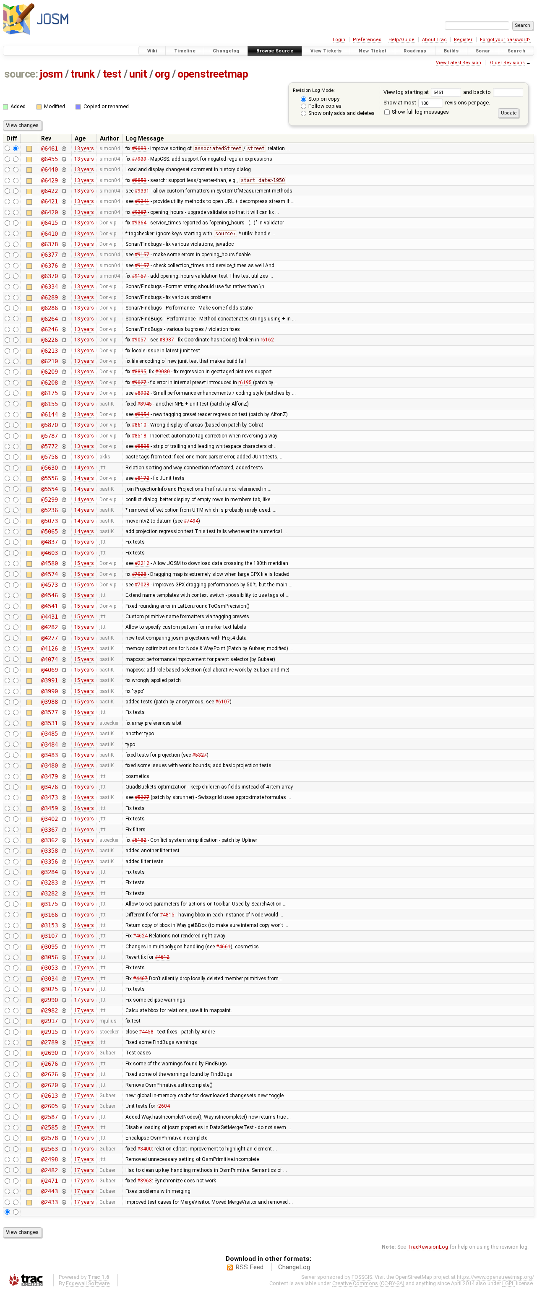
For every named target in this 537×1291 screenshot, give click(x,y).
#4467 (140, 978)
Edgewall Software (87, 1283)
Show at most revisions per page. (436, 102)
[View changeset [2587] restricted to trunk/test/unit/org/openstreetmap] (63, 1117)
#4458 (146, 1032)
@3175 (49, 904)
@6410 (49, 233)
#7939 (139, 159)
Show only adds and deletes (341, 113)
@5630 (49, 467)
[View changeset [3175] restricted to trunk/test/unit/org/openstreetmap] (63, 904)
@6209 (49, 371)
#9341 (142, 201)
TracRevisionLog (427, 1247)
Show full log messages (420, 112)
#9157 (142, 255)
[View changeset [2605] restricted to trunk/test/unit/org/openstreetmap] (63, 1106)
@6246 (49, 329)
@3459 (49, 808)
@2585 (49, 1127)
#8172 (142, 478)
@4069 (49, 669)
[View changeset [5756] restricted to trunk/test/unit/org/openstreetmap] (63, 456)
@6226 (49, 339)
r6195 (245, 382)
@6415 (49, 222)
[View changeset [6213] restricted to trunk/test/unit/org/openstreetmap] (63, 350)
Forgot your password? (505, 39)
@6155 (49, 404)
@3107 (49, 935)
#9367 (139, 212)
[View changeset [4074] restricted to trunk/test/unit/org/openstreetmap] (63, 659)
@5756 (49, 456)
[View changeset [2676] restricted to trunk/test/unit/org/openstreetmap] (63, 1063)
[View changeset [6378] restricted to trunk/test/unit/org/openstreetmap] (63, 244)
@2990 (49, 1000)
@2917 (49, 1021)
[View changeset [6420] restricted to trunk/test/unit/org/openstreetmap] (63, 212)
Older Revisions (507, 62)
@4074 (49, 659)
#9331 (142, 191)
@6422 (49, 190)
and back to (477, 92)
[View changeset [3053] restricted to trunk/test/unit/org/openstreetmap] (63, 967)
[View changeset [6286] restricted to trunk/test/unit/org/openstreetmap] (63, 308)
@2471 (49, 1180)
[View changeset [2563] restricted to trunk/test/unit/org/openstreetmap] (63, 1148)
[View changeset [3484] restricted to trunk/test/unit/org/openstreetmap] (63, 744)
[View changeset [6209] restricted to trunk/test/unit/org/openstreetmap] (63, 371)
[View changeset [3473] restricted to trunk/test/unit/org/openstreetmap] (63, 797)
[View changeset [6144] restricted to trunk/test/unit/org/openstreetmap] (63, 414)
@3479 (49, 776)
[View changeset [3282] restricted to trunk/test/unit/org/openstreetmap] (63, 893)
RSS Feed (249, 1267)
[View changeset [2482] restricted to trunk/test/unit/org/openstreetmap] (63, 1170)
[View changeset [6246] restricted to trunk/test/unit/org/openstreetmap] (63, 329)
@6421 (49, 201)
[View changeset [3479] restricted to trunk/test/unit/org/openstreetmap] (63, 776)
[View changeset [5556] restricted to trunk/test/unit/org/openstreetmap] (63, 478)
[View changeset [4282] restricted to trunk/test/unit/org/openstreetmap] (63, 627)
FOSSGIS (362, 1277)
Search (516, 51)
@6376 (49, 265)
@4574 (49, 574)
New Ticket (372, 51)
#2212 (142, 563)
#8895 (139, 372)
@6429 (49, 180)
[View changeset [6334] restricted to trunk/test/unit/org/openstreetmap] (63, 286)
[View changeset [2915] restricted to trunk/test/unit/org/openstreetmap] (63, 1031)
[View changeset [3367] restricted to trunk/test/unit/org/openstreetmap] (63, 829)
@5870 (49, 425)
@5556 (49, 478)
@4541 (49, 606)
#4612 (162, 957)
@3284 (49, 872)
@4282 (49, 627)
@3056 (49, 957)
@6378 (49, 244)
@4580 (49, 563)
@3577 (49, 712)
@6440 (49, 169)
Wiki (152, 51)
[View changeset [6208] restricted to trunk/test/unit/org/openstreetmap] (63, 382)
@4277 (49, 638)
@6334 (49, 286)
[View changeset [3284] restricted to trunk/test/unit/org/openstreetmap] (63, 872)
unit (138, 74)
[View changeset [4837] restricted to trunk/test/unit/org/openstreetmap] (63, 542)
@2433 (49, 1202)
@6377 (49, 254)
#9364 (139, 223)
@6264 (49, 318)
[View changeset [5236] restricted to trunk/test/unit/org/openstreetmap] (63, 510)
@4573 (49, 584)
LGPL (508, 1283)
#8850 (139, 180)
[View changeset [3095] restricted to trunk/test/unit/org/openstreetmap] (63, 946)
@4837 (49, 542)
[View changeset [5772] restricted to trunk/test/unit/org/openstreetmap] (63, 446)
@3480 (49, 765)
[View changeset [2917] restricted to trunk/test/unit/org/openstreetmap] (63, 1021)
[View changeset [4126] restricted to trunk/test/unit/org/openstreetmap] (63, 648)
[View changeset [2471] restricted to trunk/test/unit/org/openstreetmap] (63, 1180)
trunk (82, 74)
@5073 (49, 521)
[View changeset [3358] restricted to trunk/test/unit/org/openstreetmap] (63, 850)
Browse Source (274, 51)
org (162, 74)
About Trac (434, 39)
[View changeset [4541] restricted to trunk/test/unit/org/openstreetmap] (63, 606)
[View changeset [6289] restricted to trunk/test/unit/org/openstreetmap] (63, 297)
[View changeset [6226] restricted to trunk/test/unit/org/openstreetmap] (63, 339)
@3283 (49, 882)
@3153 (49, 925)
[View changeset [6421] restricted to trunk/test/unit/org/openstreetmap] (63, 201)
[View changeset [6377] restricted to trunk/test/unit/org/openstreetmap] (63, 254)
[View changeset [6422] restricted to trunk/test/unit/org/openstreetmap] (63, 190)
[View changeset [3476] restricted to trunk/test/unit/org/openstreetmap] (63, 786)
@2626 (49, 1074)
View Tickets (326, 51)
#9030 (162, 372)
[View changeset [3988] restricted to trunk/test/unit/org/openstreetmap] (63, 701)
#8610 (139, 425)
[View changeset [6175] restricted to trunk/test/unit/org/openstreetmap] (63, 393)
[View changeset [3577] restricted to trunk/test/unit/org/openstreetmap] (63, 712)
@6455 (49, 159)
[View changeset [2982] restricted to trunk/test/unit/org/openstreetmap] (63, 1010)
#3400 (144, 1149)
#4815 (167, 915)
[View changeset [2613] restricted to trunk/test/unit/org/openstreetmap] (63, 1095)
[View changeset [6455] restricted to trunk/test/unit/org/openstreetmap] (63, 159)
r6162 (267, 340)
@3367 (49, 829)
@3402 (49, 818)
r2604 (163, 1106)
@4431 (49, 616)
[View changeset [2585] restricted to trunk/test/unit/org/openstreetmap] (63, 1127)
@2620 (49, 1085)
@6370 (49, 276)
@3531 (49, 723)
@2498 (49, 1159)
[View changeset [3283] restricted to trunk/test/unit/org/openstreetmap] (63, 882)
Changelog (226, 51)
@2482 (49, 1170)
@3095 (49, 946)
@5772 (49, 446)
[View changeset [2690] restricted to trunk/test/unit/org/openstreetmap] (63, 1052)
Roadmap (415, 51)
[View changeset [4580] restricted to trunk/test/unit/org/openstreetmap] (63, 563)
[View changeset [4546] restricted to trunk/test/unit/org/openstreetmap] (63, 595)
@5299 (49, 499)
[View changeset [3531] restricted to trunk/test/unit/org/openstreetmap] (63, 723)
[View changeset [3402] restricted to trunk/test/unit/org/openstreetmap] (63, 818)
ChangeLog (294, 1267)
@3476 (49, 786)
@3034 (49, 978)
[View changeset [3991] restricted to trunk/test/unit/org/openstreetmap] (63, 680)
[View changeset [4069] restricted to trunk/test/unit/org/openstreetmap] (63, 669)
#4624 (140, 936)
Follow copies (324, 106)
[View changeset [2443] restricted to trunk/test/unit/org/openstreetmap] (63, 1191)
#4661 (223, 947)
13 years (84, 148)
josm (51, 74)
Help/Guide (401, 39)
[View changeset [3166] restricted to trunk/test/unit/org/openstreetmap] (63, 914)
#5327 (199, 755)
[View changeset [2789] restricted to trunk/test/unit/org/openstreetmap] (63, 1042)
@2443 (49, 1191)
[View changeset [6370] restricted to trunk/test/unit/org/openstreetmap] (63, 276)
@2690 (49, 1052)
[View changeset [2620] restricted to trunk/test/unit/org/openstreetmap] (63, 1085)
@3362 (49, 840)
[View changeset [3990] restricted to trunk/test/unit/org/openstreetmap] (63, 691)
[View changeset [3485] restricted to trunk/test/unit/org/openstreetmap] (63, 733)
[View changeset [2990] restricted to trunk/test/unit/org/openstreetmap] (63, 1000)
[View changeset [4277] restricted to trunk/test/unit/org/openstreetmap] (63, 638)
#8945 (144, 404)
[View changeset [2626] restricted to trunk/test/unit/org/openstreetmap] (63, 1074)
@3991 (49, 680)
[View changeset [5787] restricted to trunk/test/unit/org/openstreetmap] (63, 435)
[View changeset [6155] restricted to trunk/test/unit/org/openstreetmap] (63, 404)
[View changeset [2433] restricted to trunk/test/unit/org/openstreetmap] (63, 1202)
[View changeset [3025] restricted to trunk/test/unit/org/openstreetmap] (63, 989)
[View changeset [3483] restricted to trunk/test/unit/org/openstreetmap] (63, 755)
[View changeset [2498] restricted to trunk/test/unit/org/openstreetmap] (63, 1159)
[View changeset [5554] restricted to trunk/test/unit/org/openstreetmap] (63, 489)
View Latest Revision (458, 62)
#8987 (166, 340)
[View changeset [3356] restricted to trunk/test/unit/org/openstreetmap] (63, 861)
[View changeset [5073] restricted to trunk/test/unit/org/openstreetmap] (63, 521)
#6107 (222, 702)
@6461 (49, 148)
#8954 (142, 414)
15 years (84, 542)
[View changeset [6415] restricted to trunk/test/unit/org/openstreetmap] (63, 222)
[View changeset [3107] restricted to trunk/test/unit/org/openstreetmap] (63, 935)
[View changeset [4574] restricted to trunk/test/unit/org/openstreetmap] (63, 574)
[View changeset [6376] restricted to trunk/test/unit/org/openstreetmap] (63, 265)
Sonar (483, 51)
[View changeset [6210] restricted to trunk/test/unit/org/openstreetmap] (63, 361)
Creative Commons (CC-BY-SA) (368, 1283)
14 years (84, 468)
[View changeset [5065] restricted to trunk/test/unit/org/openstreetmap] (63, 531)
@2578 (49, 1138)
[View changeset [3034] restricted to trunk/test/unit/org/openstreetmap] (63, 978)
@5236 (49, 510)
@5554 (49, 489)
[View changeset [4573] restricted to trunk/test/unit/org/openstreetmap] (63, 584)
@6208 (49, 382)
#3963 (144, 1181)
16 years (84, 712)
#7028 (139, 574)
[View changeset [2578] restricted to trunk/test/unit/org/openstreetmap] (63, 1138)
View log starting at (406, 92)
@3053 (49, 967)
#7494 (191, 521)
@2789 (49, 1042)
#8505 (142, 446)
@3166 (49, 914)
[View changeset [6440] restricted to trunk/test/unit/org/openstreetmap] (63, 169)
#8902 (142, 393)
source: (21, 74)
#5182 (139, 840)
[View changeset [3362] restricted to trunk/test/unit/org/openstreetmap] (63, 840)
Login (339, 39)
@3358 (49, 850)
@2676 (49, 1063)
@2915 (49, 1031)
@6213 (49, 350)
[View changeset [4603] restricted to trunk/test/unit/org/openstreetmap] (63, 552)
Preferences (367, 39)
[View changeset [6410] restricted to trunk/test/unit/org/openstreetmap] (63, 233)
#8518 (139, 436)
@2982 (49, 1010)
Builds (451, 51)
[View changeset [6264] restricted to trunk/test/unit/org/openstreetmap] (63, 318)
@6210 (49, 361)
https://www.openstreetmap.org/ (495, 1277)
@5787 (49, 435)
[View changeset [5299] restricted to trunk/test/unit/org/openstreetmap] (63, 499)
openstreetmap (212, 74)
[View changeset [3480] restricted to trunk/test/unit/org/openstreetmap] (63, 765)
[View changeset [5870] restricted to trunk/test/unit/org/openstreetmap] (63, 425)
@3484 (49, 744)
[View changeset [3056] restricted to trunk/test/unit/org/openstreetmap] (63, 957)
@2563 (49, 1148)
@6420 (49, 212)
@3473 (49, 797)
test (112, 74)
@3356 (49, 861)
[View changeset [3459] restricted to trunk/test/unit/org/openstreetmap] (63, 808)
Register (463, 39)
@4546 (49, 595)
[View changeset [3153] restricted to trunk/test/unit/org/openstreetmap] (63, 925)
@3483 (49, 755)
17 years (84, 957)
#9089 (139, 148)
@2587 (49, 1117)
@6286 (49, 308)
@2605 (49, 1106)
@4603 (49, 552)
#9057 (139, 340)
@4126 (49, 648)
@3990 (49, 691)
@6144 (49, 414)
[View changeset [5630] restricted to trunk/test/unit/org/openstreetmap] (63, 467)
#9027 (139, 382)
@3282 (49, 893)
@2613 (49, 1095)
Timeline (185, 51)
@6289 (49, 297)
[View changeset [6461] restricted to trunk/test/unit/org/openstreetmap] (63, 148)
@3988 (49, 701)
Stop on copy (323, 99)
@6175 (49, 393)
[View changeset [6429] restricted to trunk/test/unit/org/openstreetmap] (63, 180)
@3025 (49, 989)
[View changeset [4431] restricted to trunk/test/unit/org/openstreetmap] (63, 616)
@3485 (49, 733)
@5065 (49, 531)
